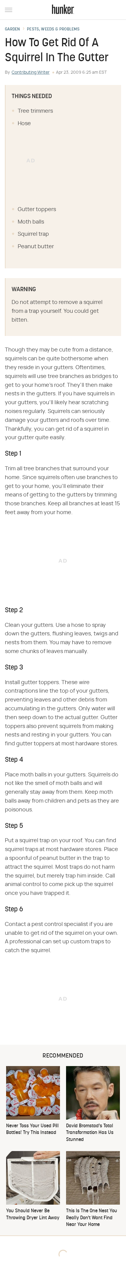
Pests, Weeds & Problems (53, 29)
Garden (12, 29)
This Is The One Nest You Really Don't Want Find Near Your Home (91, 1218)
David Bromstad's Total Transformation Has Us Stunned (89, 1133)
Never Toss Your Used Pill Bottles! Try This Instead (32, 1129)
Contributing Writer (31, 72)
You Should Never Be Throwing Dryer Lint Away (32, 1214)
